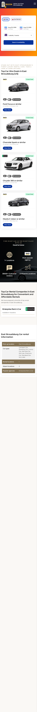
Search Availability (18, 42)
